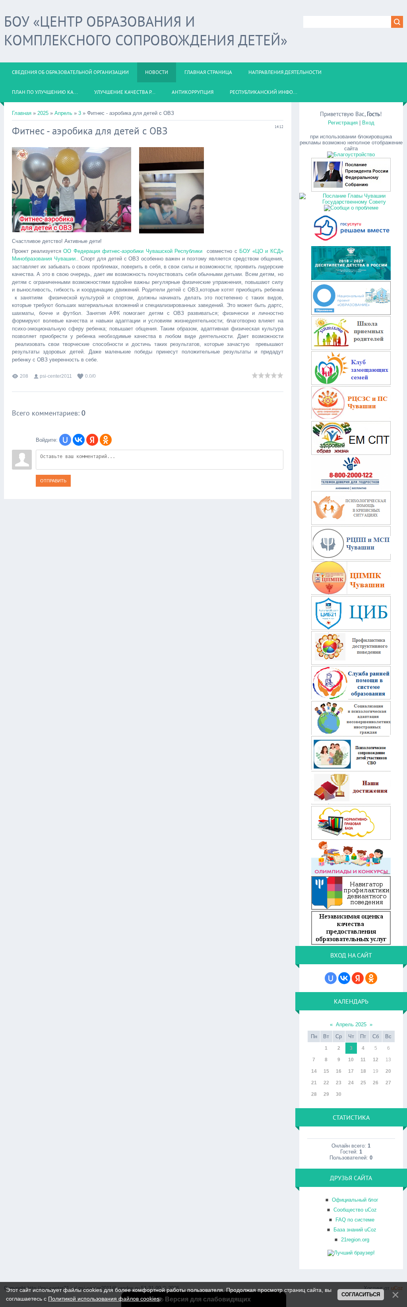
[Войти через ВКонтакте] (79, 440)
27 (388, 1083)
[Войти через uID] (65, 440)
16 (338, 1071)
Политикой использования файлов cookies (103, 1298)
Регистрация (343, 123)
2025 (42, 113)
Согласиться (360, 1294)
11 (363, 1059)
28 (314, 1094)
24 (351, 1083)
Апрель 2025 (351, 1024)
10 (351, 1059)
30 (338, 1094)
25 (363, 1083)
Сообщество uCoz (355, 1210)
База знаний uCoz (354, 1230)
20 (388, 1071)
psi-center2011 (56, 376)
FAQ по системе (354, 1220)
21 (314, 1083)
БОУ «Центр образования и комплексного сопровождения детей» (145, 30)
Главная (21, 113)
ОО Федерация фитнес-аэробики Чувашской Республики (132, 251)
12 (375, 1059)
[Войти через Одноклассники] (106, 440)
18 (363, 1071)
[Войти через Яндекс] (92, 440)
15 (326, 1071)
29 (326, 1094)
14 (314, 1071)
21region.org (355, 1240)
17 (351, 1071)
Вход (368, 123)
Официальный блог (355, 1200)
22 (326, 1083)
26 (375, 1083)
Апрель (63, 113)
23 (338, 1083)
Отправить (53, 480)
